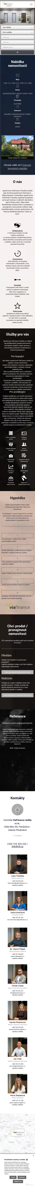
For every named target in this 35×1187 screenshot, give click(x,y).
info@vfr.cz (17, 846)
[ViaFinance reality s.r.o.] (7, 4)
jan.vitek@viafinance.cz (17, 1066)
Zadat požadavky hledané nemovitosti (17, 672)
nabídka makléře (17, 885)
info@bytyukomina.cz (17, 993)
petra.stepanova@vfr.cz (17, 1103)
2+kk (13, 83)
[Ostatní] (17, 119)
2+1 (17, 83)
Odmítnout (22, 1177)
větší (30, 83)
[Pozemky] (17, 96)
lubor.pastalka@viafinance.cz (17, 883)
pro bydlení (17, 104)
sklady (28, 114)
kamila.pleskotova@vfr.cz (17, 1029)
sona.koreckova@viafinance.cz (17, 920)
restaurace (17, 116)
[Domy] (17, 86)
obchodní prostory (18, 114)
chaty (30, 93)
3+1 (25, 83)
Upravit (13, 1177)
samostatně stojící (9, 93)
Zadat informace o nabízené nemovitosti (17, 695)
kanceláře (7, 114)
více (17, 147)
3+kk (21, 83)
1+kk (5, 83)
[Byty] (17, 75)
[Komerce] (17, 106)
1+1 (9, 83)
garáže (17, 126)
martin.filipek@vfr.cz (17, 956)
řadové (19, 93)
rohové (25, 93)
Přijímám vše (18, 1181)
